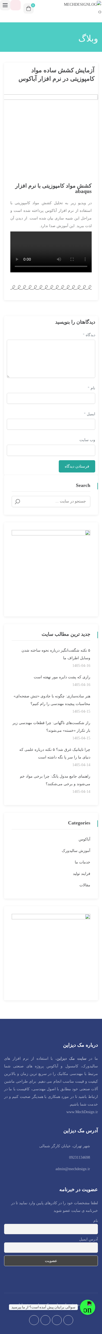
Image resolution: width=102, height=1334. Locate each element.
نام (91, 388)
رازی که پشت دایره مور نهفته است (62, 677)
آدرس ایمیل (88, 1239)
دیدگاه (89, 335)
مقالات (84, 885)
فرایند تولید (81, 874)
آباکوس (84, 839)
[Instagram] (57, 1320)
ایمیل (89, 414)
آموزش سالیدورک (76, 851)
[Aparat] (34, 1320)
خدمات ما (82, 862)
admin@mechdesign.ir (72, 1169)
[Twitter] (68, 1320)
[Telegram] (45, 1320)
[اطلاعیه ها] (15, 5)
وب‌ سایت (87, 440)
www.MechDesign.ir (82, 1112)
